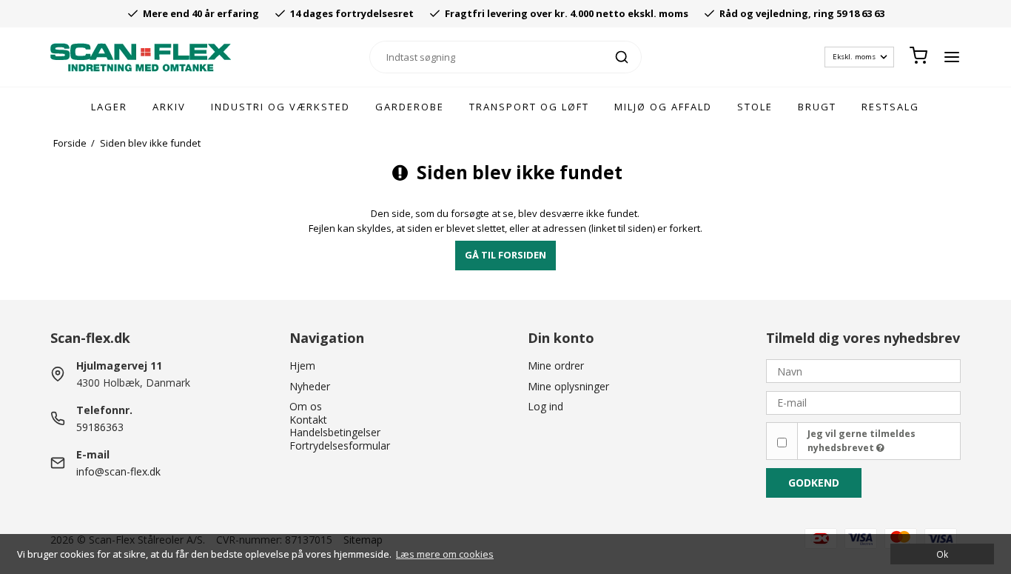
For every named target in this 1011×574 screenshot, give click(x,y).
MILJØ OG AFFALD (663, 106)
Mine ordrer (556, 365)
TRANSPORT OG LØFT (529, 106)
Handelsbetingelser (334, 432)
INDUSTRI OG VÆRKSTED (280, 106)
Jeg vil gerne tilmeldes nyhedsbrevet (861, 440)
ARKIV (169, 106)
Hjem (302, 365)
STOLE (755, 106)
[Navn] (863, 370)
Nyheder (309, 386)
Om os (305, 406)
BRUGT (817, 106)
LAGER (109, 106)
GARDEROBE (409, 106)
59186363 (100, 427)
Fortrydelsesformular (339, 445)
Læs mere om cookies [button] (445, 554)
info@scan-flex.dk (118, 471)
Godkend (813, 482)
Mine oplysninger (568, 386)
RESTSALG (890, 106)
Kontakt (308, 420)
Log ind (545, 406)
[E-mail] (863, 401)
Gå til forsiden (505, 254)
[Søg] (621, 57)
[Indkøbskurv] (918, 57)
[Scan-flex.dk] (140, 57)
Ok (942, 554)
